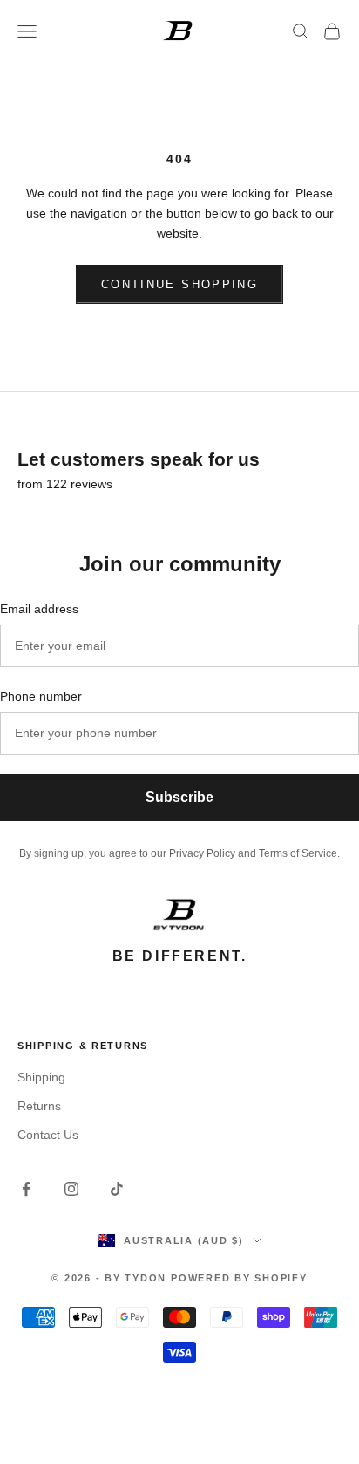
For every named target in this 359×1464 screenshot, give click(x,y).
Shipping (41, 1077)
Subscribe (179, 797)
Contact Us (47, 1135)
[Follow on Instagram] (71, 1189)
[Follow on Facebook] (26, 1189)
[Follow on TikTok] (116, 1189)
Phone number (41, 696)
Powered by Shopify (239, 1278)
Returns (39, 1106)
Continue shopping (179, 284)
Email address (39, 609)
